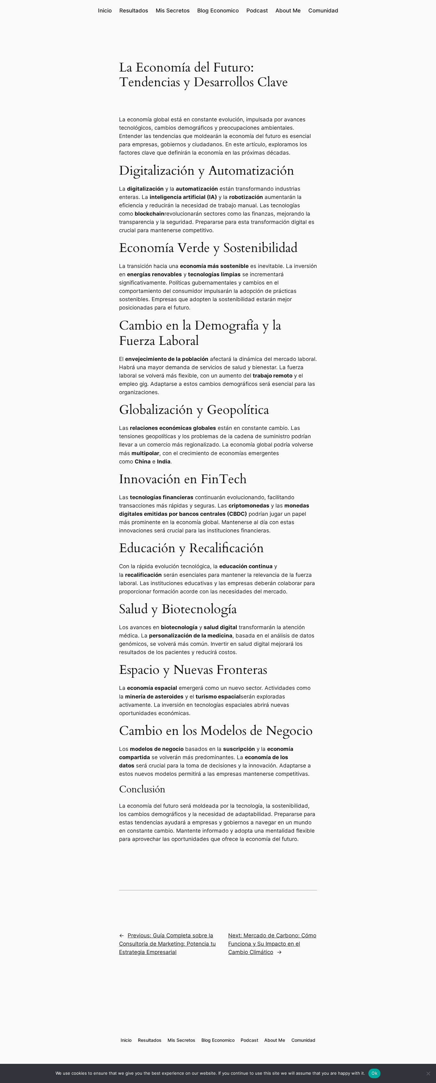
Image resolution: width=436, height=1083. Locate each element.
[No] (428, 1073)
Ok (374, 1073)
